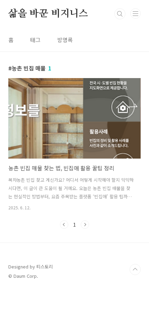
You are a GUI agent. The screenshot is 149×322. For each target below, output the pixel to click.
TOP (135, 269)
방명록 (65, 40)
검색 (120, 14)
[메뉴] (135, 13)
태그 (35, 40)
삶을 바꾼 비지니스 (48, 14)
